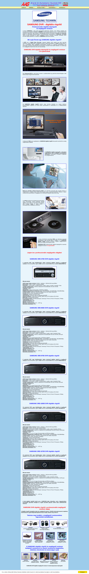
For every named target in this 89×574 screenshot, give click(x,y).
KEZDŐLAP (24, 7)
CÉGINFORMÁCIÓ (51, 7)
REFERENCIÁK (61, 7)
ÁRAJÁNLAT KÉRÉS (40, 7)
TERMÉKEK (30, 7)
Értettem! (82, 572)
